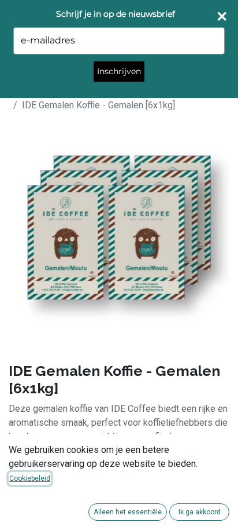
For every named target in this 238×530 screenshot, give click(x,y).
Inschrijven (119, 71)
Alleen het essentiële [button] (128, 512)
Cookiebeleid (29, 478)
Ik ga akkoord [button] (199, 512)
